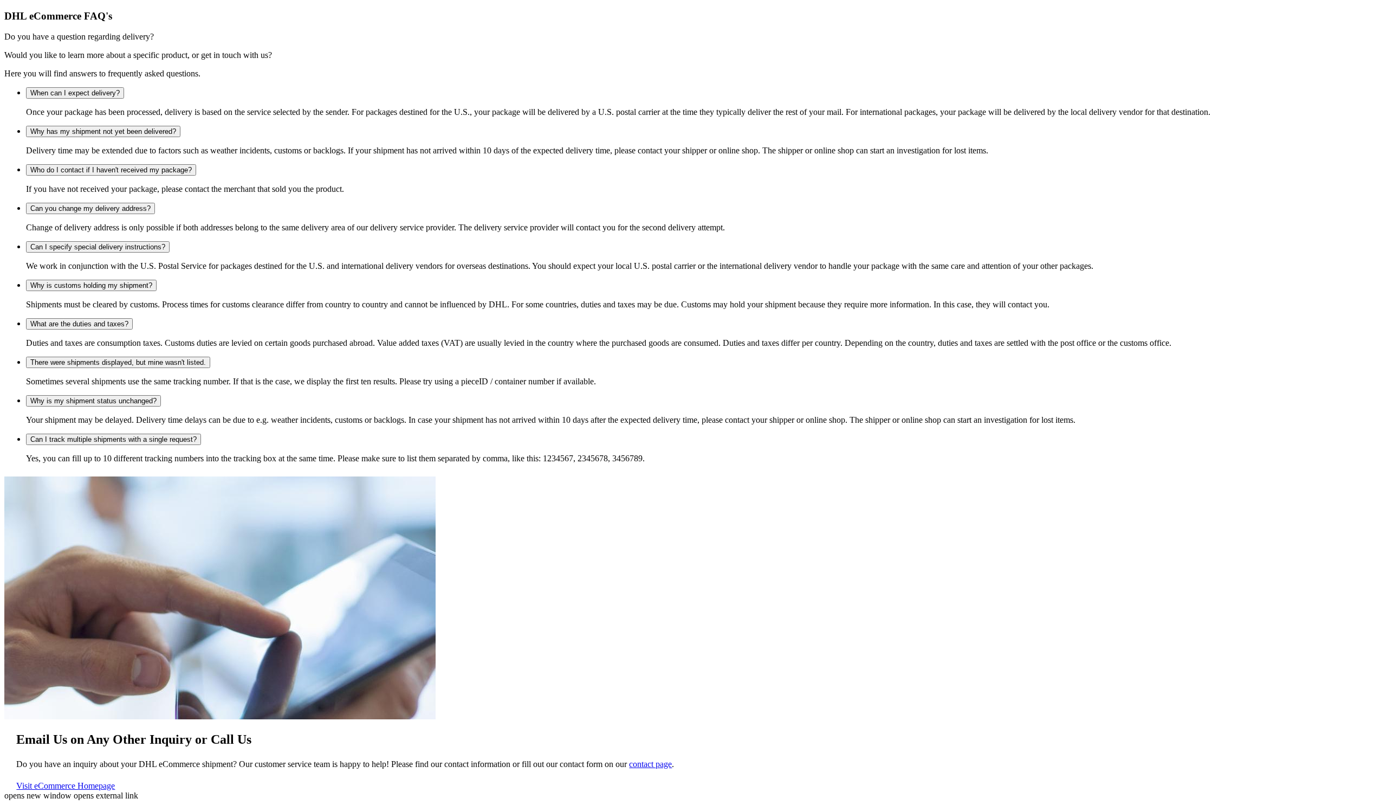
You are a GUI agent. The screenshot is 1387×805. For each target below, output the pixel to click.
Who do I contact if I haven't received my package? (111, 170)
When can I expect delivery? (75, 93)
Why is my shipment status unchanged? (93, 401)
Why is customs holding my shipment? (91, 285)
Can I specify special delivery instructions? (97, 247)
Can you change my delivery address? (90, 208)
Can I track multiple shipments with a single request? (113, 439)
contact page (650, 764)
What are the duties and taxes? (79, 324)
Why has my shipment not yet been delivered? (103, 131)
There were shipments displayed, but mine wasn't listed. (118, 362)
